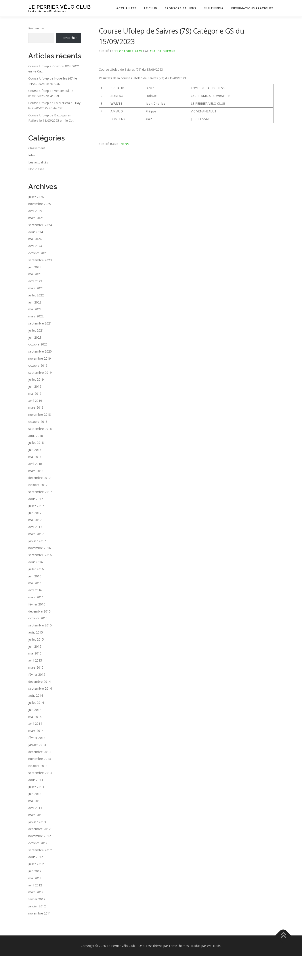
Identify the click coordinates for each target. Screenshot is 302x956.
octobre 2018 (38, 421)
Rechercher (36, 28)
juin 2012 (34, 871)
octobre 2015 (38, 618)
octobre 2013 (38, 766)
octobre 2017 (38, 485)
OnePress (145, 946)
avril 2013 (35, 808)
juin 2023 (34, 267)
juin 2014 (34, 710)
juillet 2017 (36, 506)
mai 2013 (35, 801)
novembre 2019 (39, 358)
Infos (124, 144)
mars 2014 (36, 730)
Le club (150, 8)
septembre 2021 (40, 323)
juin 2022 (34, 302)
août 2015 (35, 632)
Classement (36, 148)
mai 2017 (35, 520)
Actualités (126, 8)
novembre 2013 (39, 759)
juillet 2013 (36, 787)
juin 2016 (34, 576)
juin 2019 (34, 386)
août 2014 (35, 695)
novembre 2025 (39, 204)
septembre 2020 (40, 351)
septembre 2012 (40, 850)
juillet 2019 (36, 379)
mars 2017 (36, 534)
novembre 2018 (39, 414)
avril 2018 (35, 464)
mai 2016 (35, 583)
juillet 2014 (36, 702)
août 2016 (35, 562)
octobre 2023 (38, 253)
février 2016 (36, 604)
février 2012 (36, 899)
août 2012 (35, 857)
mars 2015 (36, 667)
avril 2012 (35, 885)
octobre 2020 (38, 344)
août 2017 (35, 499)
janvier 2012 (37, 906)
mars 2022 (36, 316)
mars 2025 (36, 218)
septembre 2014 (40, 688)
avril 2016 (35, 590)
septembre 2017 (40, 492)
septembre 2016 (40, 555)
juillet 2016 (36, 569)
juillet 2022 (36, 295)
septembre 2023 (40, 260)
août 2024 (35, 232)
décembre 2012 (39, 829)
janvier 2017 (37, 541)
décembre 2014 (39, 681)
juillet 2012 (36, 864)
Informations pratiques (252, 8)
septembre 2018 (40, 429)
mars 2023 (36, 288)
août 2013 (35, 780)
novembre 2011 (39, 913)
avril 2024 (35, 246)
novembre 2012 (39, 836)
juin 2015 (34, 646)
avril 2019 (35, 400)
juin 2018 (34, 450)
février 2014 (36, 738)
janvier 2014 (37, 745)
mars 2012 (36, 892)
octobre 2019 (38, 365)
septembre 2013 (40, 773)
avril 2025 (35, 211)
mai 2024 (35, 239)
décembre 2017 (39, 478)
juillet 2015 (36, 639)
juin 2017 (34, 513)
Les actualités (38, 162)
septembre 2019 (40, 372)
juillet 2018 (36, 442)
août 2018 (35, 436)
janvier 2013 (37, 822)
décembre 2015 (39, 611)
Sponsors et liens (180, 8)
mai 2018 (35, 457)
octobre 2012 (38, 843)
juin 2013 (34, 794)
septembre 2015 (40, 625)
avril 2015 (35, 660)
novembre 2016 (39, 548)
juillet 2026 (36, 197)
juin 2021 (34, 337)
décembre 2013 (39, 752)
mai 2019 (35, 393)
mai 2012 (35, 878)
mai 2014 (35, 717)
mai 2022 (35, 309)
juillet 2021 (36, 330)
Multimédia (214, 8)
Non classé (36, 169)
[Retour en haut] (283, 935)
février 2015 (36, 674)
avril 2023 (35, 281)
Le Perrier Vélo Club (59, 7)
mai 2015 (35, 653)
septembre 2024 (40, 225)
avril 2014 (35, 723)
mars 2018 (36, 471)
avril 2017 (35, 527)
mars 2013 (36, 815)
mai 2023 (35, 274)
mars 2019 (36, 407)
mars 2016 (36, 597)
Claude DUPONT (163, 51)
